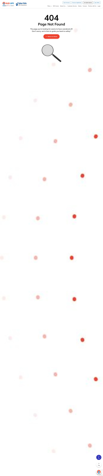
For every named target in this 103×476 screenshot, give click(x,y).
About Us (62, 6)
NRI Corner (56, 6)
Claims (80, 6)
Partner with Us (92, 6)
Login (99, 6)
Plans (48, 6)
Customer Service (72, 6)
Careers (85, 6)
